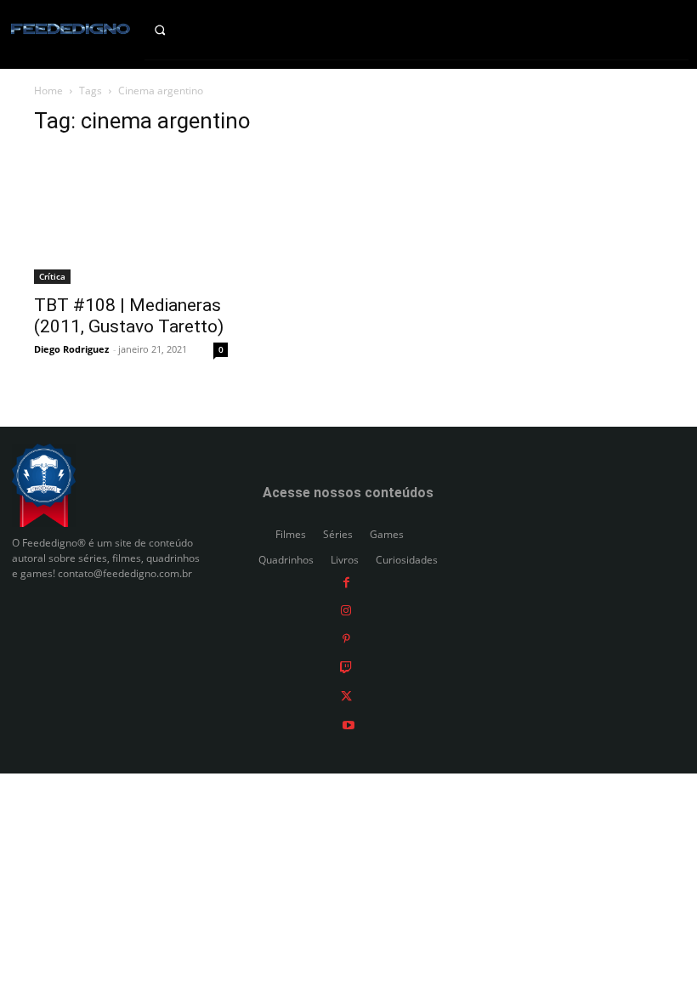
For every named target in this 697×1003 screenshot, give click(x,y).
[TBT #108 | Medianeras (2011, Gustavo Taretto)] (131, 217)
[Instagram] (346, 610)
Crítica (52, 276)
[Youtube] (348, 724)
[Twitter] (346, 695)
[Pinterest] (346, 638)
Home (48, 90)
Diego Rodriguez (71, 349)
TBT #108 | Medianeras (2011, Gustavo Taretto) (129, 316)
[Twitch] (346, 667)
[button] (174, 30)
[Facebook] (346, 581)
